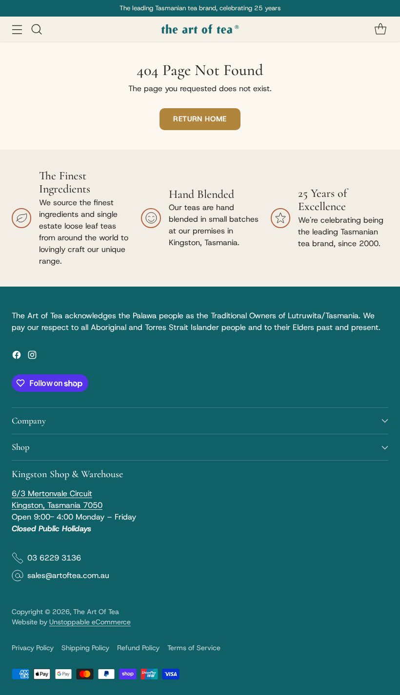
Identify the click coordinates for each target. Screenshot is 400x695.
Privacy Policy (33, 647)
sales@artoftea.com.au (68, 575)
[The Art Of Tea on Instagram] (32, 356)
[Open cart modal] (380, 29)
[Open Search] (36, 29)
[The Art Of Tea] (200, 29)
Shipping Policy (85, 647)
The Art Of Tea (96, 611)
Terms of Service (193, 647)
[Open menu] (17, 29)
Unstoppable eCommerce (90, 622)
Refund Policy (138, 647)
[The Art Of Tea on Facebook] (16, 356)
